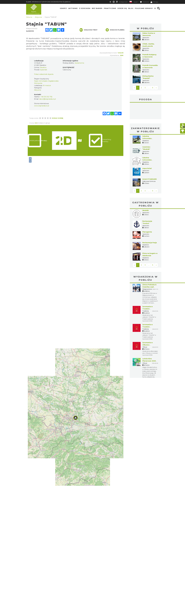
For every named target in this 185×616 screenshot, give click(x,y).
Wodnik (145, 210)
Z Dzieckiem (84, 8)
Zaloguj (155, 2)
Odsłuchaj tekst (90, 30)
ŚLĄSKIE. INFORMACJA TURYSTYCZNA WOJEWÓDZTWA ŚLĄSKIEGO (48, 2)
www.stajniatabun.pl (41, 106)
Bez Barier (97, 8)
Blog (130, 8)
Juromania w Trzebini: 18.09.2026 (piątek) (150, 309)
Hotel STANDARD (149, 179)
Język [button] (135, 2)
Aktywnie (73, 8)
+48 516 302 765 (46, 97)
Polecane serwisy (144, 8)
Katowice (145, 111)
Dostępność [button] (123, 2)
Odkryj (63, 8)
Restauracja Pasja (149, 243)
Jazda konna (79, 63)
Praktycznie (110, 8)
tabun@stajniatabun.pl (47, 99)
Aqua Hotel (147, 168)
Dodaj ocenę (57, 118)
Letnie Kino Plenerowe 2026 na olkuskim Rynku (150, 361)
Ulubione (145, 2)
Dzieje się (122, 8)
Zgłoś (120, 53)
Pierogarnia (147, 232)
